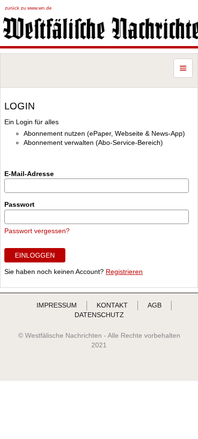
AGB (154, 305)
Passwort (19, 204)
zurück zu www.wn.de (28, 8)
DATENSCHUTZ (99, 315)
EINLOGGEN (35, 255)
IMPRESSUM (57, 305)
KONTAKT (112, 305)
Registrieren (124, 271)
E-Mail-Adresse (29, 174)
